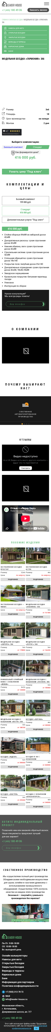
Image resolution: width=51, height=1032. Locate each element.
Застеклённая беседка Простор (11, 568)
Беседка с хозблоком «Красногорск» (36, 795)
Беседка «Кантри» (9, 794)
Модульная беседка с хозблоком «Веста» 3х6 (12, 720)
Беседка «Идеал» (9, 756)
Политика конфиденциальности (20, 985)
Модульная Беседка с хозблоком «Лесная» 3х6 (38, 680)
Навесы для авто (12, 959)
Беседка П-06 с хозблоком (33, 757)
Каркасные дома (11, 974)
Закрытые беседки (15, 19)
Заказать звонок (38, 10)
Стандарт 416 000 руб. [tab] (25, 211)
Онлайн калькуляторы (14, 955)
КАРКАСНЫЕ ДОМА (16, 47)
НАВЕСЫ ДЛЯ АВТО (16, 28)
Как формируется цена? (27, 152)
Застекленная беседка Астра (36, 568)
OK (36, 1028)
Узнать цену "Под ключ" (25, 171)
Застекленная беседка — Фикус (12, 605)
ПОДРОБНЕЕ (13, 579)
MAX (7, 996)
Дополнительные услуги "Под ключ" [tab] (25, 219)
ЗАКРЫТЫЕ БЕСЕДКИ (16, 37)
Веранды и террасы (13, 970)
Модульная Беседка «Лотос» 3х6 (35, 643)
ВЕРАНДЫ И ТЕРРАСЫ (17, 42)
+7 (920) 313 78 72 (14, 992)
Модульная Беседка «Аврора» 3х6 (10, 643)
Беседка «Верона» (34, 719)
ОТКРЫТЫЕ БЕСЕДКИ (16, 33)
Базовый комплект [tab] (13, 147)
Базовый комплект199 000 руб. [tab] (25, 200)
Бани (10, 51)
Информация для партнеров (18, 982)
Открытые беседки (13, 963)
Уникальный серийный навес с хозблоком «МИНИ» (12, 681)
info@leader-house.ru (16, 999)
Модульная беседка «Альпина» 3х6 (35, 605)
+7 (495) (12, 10)
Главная (5, 19)
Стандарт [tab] (37, 147)
